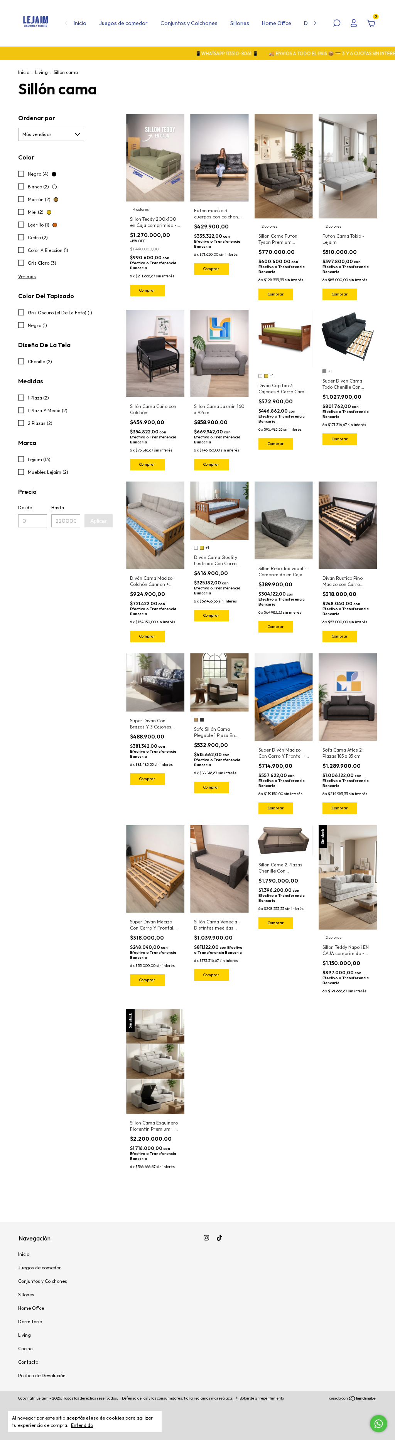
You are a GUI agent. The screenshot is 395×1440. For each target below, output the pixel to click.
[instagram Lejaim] (206, 1238)
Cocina (25, 1348)
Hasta (57, 507)
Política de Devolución (42, 1375)
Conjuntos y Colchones (189, 23)
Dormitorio (30, 1321)
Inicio (80, 23)
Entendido (82, 1425)
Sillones (239, 23)
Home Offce (276, 23)
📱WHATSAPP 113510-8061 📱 (199, 53)
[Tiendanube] (353, 1399)
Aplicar (98, 521)
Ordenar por (36, 118)
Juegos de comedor (123, 23)
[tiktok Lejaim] (219, 1238)
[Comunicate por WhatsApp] (378, 1423)
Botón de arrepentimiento (262, 1398)
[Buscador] (336, 24)
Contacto (28, 1362)
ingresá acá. (222, 1398)
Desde (25, 507)
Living (41, 72)
